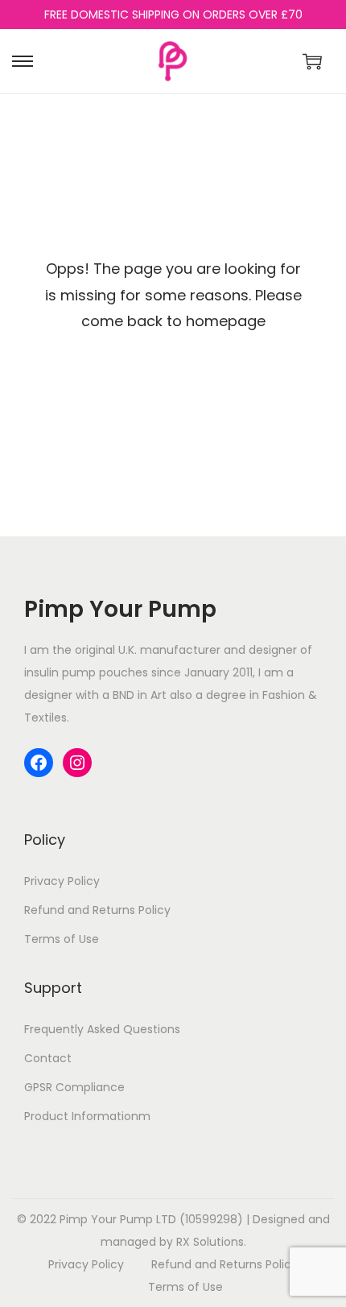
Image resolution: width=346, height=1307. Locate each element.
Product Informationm (87, 1116)
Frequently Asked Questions (102, 1029)
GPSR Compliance (74, 1087)
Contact (48, 1058)
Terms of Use (61, 939)
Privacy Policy (62, 881)
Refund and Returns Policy (97, 910)
